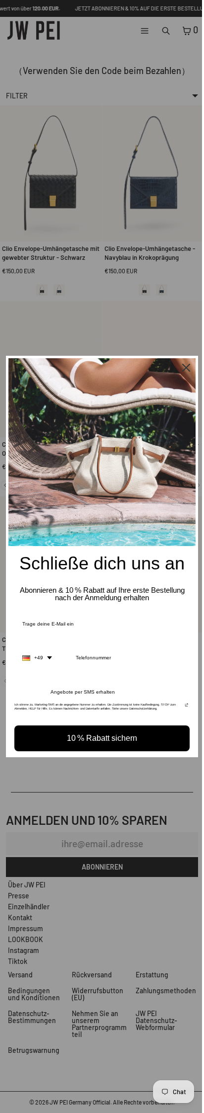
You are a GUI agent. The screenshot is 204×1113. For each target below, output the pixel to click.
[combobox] (37, 655)
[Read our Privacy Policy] (181, 705)
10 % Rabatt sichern (99, 735)
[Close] (181, 370)
